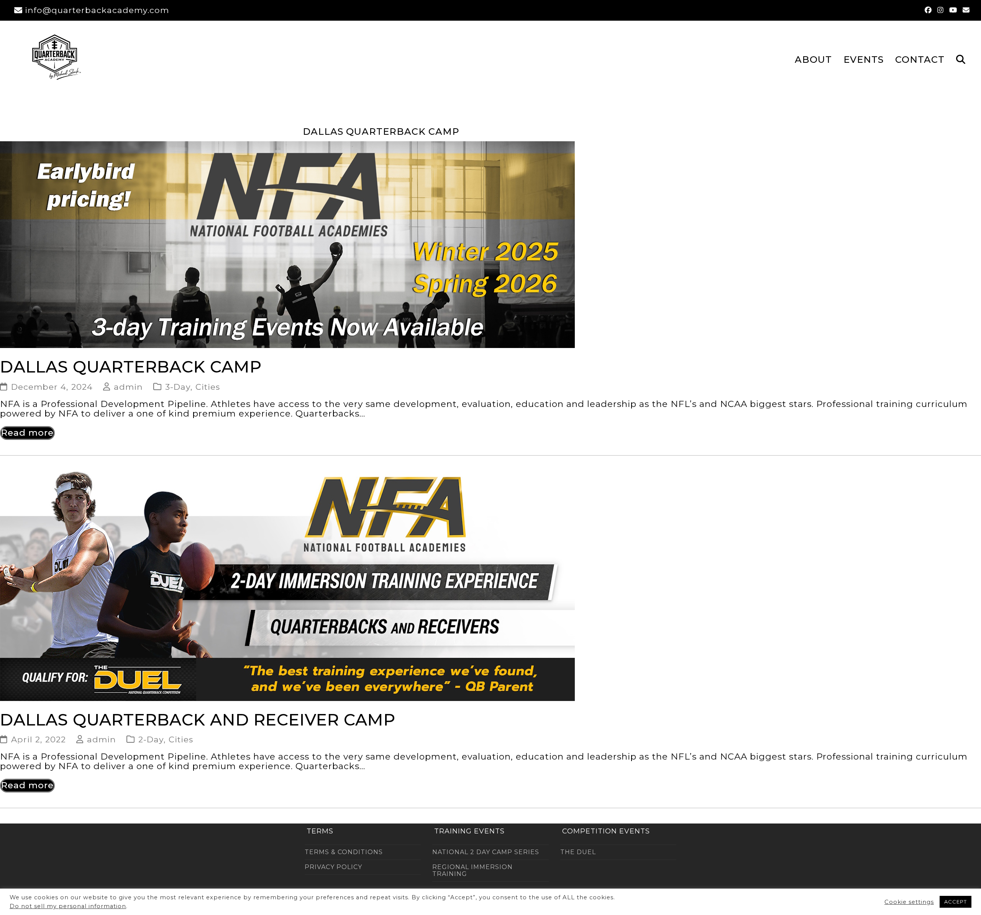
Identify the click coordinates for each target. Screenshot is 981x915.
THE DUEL (578, 852)
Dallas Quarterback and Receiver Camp (197, 720)
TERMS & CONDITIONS (344, 852)
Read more (27, 432)
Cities (207, 387)
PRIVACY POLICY (333, 867)
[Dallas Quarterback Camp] (287, 244)
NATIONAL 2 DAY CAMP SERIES (485, 852)
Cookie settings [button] (909, 902)
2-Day (151, 739)
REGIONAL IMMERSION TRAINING (472, 870)
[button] (960, 59)
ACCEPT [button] (955, 902)
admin (128, 387)
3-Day (177, 387)
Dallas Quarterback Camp (131, 367)
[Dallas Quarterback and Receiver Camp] (287, 585)
